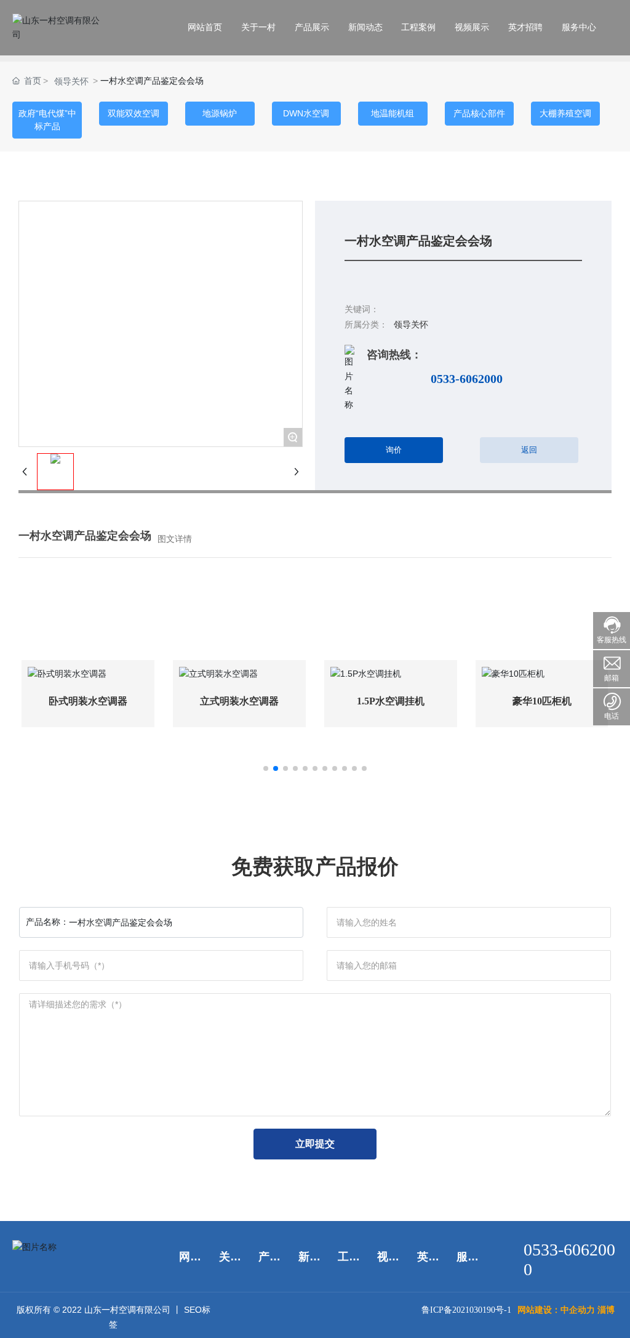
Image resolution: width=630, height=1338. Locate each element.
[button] (265, 768)
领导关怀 (71, 81)
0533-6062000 (467, 378)
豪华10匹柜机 (542, 701)
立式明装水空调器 (239, 701)
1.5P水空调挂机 (391, 701)
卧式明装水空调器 (88, 701)
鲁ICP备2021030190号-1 (466, 1310)
